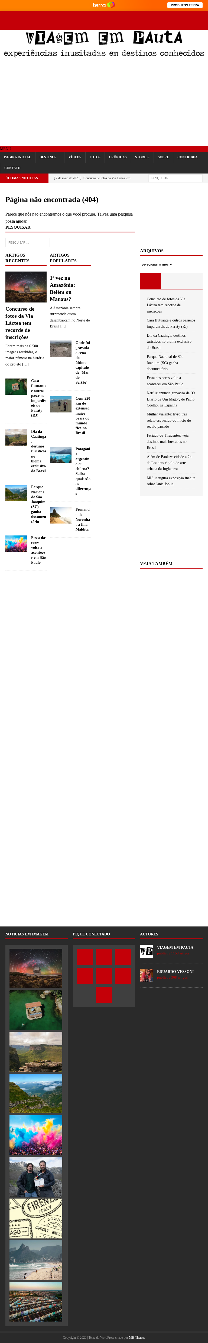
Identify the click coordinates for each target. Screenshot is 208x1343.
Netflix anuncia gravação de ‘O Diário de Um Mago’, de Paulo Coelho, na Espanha (171, 399)
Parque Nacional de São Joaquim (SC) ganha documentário (165, 363)
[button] (5, 149)
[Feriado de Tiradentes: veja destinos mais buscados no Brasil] (35, 1260)
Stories (142, 157)
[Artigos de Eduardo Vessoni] (146, 979)
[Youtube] (184, 15)
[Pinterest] (194, 15)
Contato (12, 168)
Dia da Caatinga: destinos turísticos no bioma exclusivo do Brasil (38, 451)
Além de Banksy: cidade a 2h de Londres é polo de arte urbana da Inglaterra (169, 463)
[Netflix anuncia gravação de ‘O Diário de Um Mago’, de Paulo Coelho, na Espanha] (35, 1177)
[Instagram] (175, 15)
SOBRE (163, 157)
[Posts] (150, 281)
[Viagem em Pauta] (104, 56)
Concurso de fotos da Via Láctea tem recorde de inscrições (19, 323)
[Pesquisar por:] (175, 178)
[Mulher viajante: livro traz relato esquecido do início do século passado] (35, 1218)
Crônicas (118, 157)
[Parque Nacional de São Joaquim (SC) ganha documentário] (16, 493)
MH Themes (137, 1337)
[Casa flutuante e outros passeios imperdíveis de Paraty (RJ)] (16, 387)
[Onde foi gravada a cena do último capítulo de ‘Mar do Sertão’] (61, 349)
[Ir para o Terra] (104, 5)
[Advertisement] (104, 103)
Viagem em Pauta (175, 947)
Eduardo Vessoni (175, 972)
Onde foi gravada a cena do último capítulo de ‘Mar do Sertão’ (83, 362)
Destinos (48, 157)
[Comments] (192, 281)
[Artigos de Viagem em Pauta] (146, 955)
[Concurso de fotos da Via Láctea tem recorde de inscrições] (26, 287)
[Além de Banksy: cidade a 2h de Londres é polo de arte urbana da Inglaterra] (35, 1302)
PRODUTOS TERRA (185, 5)
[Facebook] (156, 15)
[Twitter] (165, 15)
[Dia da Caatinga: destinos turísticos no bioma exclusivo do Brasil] (16, 437)
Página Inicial (17, 157)
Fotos (95, 157)
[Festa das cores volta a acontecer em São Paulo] (16, 543)
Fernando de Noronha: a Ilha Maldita (83, 519)
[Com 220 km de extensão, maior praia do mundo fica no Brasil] (61, 404)
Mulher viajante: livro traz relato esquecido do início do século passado (169, 420)
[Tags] (171, 281)
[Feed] (203, 25)
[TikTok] (203, 15)
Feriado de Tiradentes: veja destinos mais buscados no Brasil (167, 441)
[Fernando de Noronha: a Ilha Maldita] (61, 515)
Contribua (187, 157)
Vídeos (75, 157)
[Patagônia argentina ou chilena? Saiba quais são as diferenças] (61, 455)
